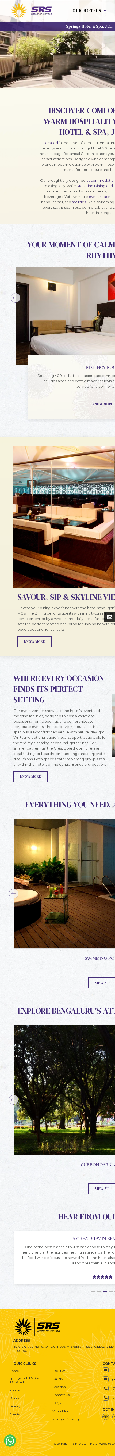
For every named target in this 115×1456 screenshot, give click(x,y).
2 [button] (99, 1291)
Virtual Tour (61, 1411)
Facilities (58, 1371)
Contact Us (61, 1395)
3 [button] (105, 1291)
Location (59, 1387)
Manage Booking (65, 1419)
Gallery (57, 1379)
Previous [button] (15, 298)
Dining (14, 1406)
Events (14, 1414)
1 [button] (93, 1291)
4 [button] (111, 1291)
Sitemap (60, 1443)
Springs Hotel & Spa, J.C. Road (25, 1380)
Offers (14, 1398)
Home (14, 1371)
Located (50, 143)
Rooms (14, 1390)
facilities (79, 202)
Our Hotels (87, 10)
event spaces (100, 196)
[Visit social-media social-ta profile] (105, 1417)
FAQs (56, 1403)
